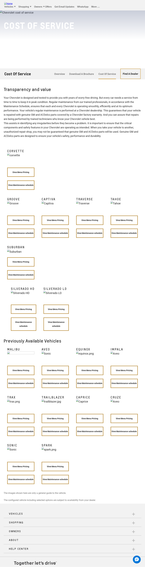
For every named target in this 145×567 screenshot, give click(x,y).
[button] (137, 559)
